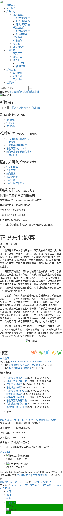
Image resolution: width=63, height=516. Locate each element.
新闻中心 (43, 419)
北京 (14, 484)
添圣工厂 (17, 59)
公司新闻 (17, 72)
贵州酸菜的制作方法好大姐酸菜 (25, 364)
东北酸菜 (17, 40)
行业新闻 (17, 75)
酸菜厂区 (17, 53)
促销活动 (20, 66)
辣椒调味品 (18, 46)
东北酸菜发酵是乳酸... (17, 400)
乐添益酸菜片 (23, 34)
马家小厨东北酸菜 (15, 183)
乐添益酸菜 (18, 27)
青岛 (2, 488)
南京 (59, 484)
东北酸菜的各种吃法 (16, 145)
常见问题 (17, 79)
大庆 (49, 484)
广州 (7, 488)
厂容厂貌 (11, 50)
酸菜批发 (17, 43)
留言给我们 (6, 452)
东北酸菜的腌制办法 (16, 403)
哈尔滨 (33, 484)
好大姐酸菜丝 (23, 17)
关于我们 (11, 8)
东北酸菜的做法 (14, 384)
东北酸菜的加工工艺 (16, 148)
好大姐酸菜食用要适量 (20, 368)
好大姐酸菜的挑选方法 (17, 138)
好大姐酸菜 (18, 14)
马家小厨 (17, 37)
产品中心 (11, 11)
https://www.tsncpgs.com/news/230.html (31, 361)
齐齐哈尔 (41, 484)
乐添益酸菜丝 (23, 30)
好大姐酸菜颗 (23, 21)
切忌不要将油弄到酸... (17, 380)
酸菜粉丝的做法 (14, 393)
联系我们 (11, 82)
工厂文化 (20, 63)
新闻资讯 (11, 69)
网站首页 (11, 4)
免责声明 (47, 481)
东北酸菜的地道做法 (16, 390)
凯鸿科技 (37, 481)
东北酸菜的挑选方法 (16, 377)
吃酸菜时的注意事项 (16, 406)
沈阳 (27, 484)
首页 (14, 107)
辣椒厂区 (17, 56)
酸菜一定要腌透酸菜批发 (18, 151)
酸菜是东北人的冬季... (17, 397)
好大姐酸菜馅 (23, 24)
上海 (54, 484)
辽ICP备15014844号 (10, 481)
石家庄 (20, 484)
